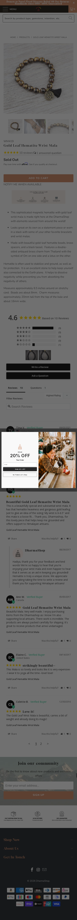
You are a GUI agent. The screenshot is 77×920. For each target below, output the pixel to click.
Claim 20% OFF (20, 469)
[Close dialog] (73, 434)
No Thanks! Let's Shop (20, 475)
